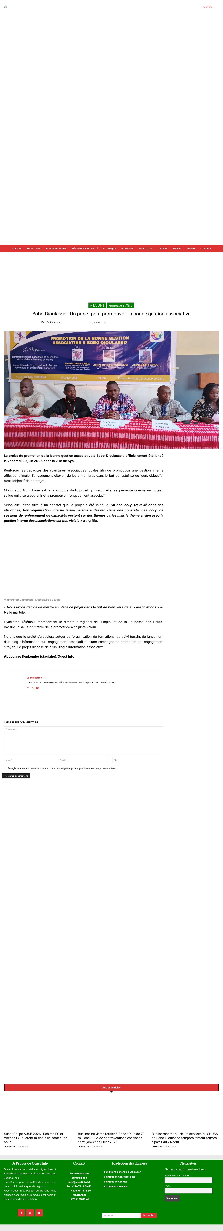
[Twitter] (167, 323)
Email (167, 1186)
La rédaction (54, 322)
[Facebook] (159, 323)
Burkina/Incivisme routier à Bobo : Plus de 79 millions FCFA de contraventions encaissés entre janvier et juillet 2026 (111, 1138)
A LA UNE (97, 305)
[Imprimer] (189, 323)
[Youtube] (37, 687)
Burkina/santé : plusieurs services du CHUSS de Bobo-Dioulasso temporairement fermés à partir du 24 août (185, 1138)
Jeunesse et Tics (120, 305)
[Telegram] (182, 323)
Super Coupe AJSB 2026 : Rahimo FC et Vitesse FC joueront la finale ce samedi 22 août (35, 1138)
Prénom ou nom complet (177, 1175)
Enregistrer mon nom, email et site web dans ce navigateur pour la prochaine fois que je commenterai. (62, 768)
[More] (197, 323)
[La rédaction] (15, 682)
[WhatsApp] (174, 323)
